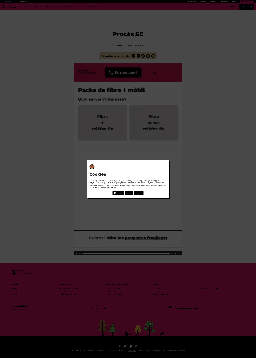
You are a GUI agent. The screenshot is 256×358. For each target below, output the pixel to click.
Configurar (139, 193)
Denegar (128, 193)
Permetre (119, 193)
